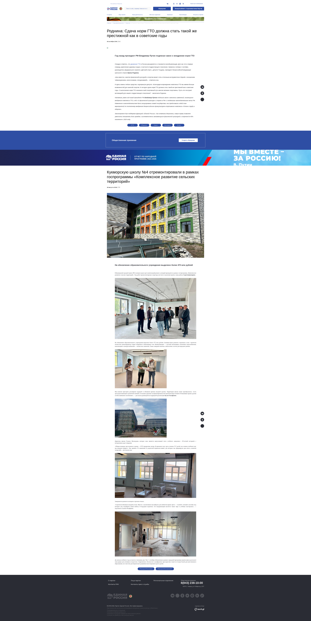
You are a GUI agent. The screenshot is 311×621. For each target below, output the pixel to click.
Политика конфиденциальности (116, 612)
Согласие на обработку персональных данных (120, 615)
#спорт (179, 125)
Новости (128, 23)
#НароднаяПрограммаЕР (165, 568)
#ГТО (132, 125)
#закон (156, 125)
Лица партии (122, 14)
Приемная (170, 14)
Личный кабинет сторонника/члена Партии (188, 8)
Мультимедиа (183, 14)
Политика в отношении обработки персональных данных (124, 613)
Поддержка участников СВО (155, 19)
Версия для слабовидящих (196, 3)
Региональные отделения (163, 580)
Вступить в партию (198, 14)
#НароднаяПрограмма (146, 568)
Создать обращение (188, 140)
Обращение (162, 8)
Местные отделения (155, 14)
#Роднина (144, 125)
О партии (109, 14)
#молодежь (167, 125)
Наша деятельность (137, 14)
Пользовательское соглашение (116, 610)
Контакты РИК (113, 584)
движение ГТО (135, 64)
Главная (109, 23)
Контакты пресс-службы (140, 584)
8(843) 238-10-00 (192, 582)
